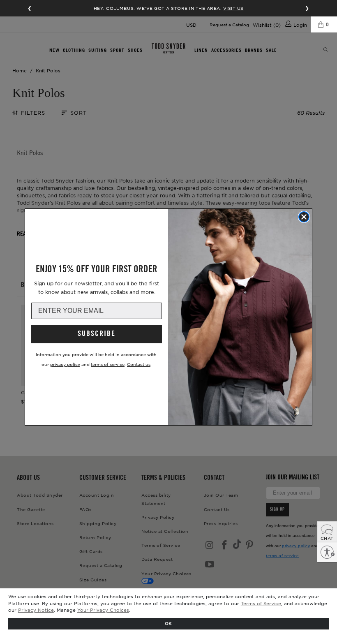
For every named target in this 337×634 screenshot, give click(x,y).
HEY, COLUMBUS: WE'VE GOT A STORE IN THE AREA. (169, 8)
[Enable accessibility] (327, 552)
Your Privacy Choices (103, 610)
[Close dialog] (304, 217)
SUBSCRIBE (96, 334)
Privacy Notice (36, 610)
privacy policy (65, 364)
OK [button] (168, 623)
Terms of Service (261, 603)
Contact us (138, 364)
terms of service (108, 364)
